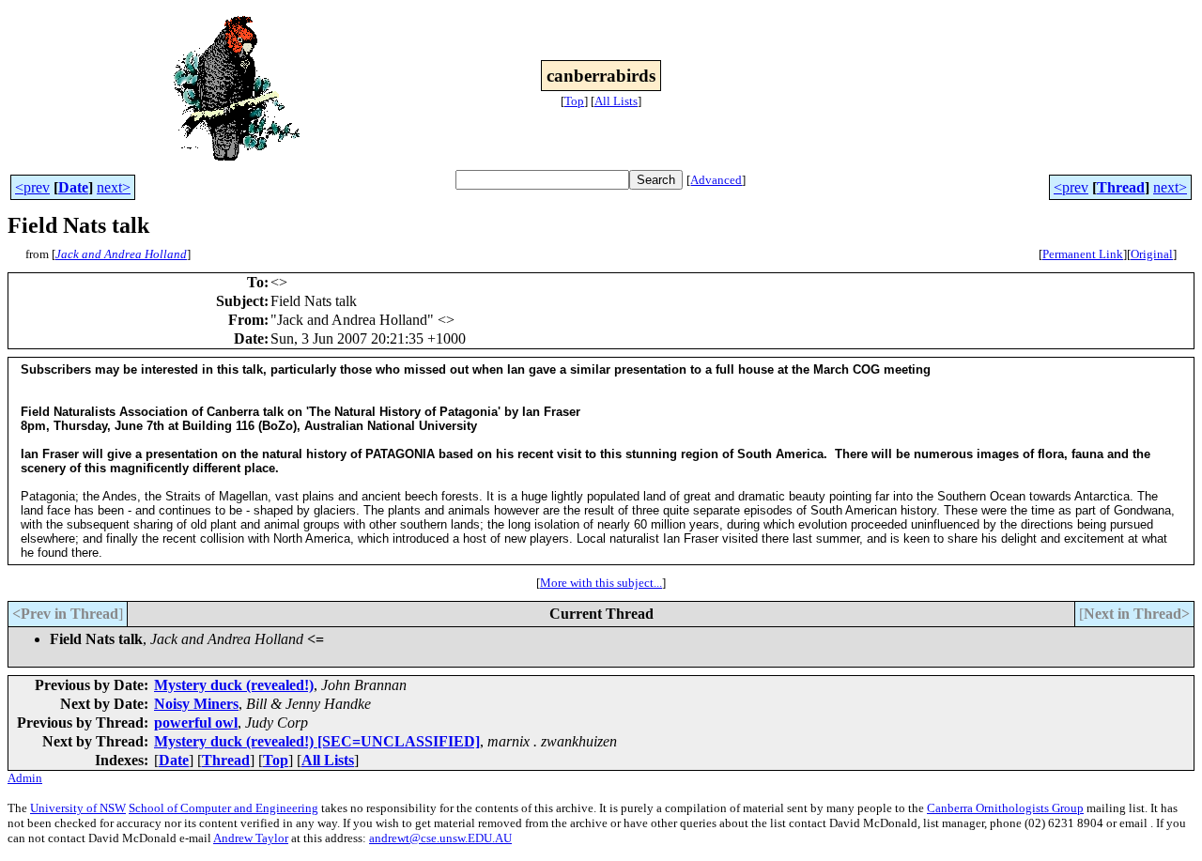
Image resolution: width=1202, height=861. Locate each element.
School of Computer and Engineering (223, 808)
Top (574, 101)
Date (73, 187)
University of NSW (78, 808)
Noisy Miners (196, 704)
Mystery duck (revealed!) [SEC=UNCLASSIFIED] (317, 741)
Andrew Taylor (250, 838)
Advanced (716, 180)
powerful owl (196, 722)
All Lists (616, 101)
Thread (1121, 187)
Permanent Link (1082, 254)
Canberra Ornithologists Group (1005, 808)
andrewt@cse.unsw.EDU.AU (440, 838)
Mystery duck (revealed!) (234, 685)
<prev (32, 187)
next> (114, 187)
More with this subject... (601, 583)
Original (1152, 254)
